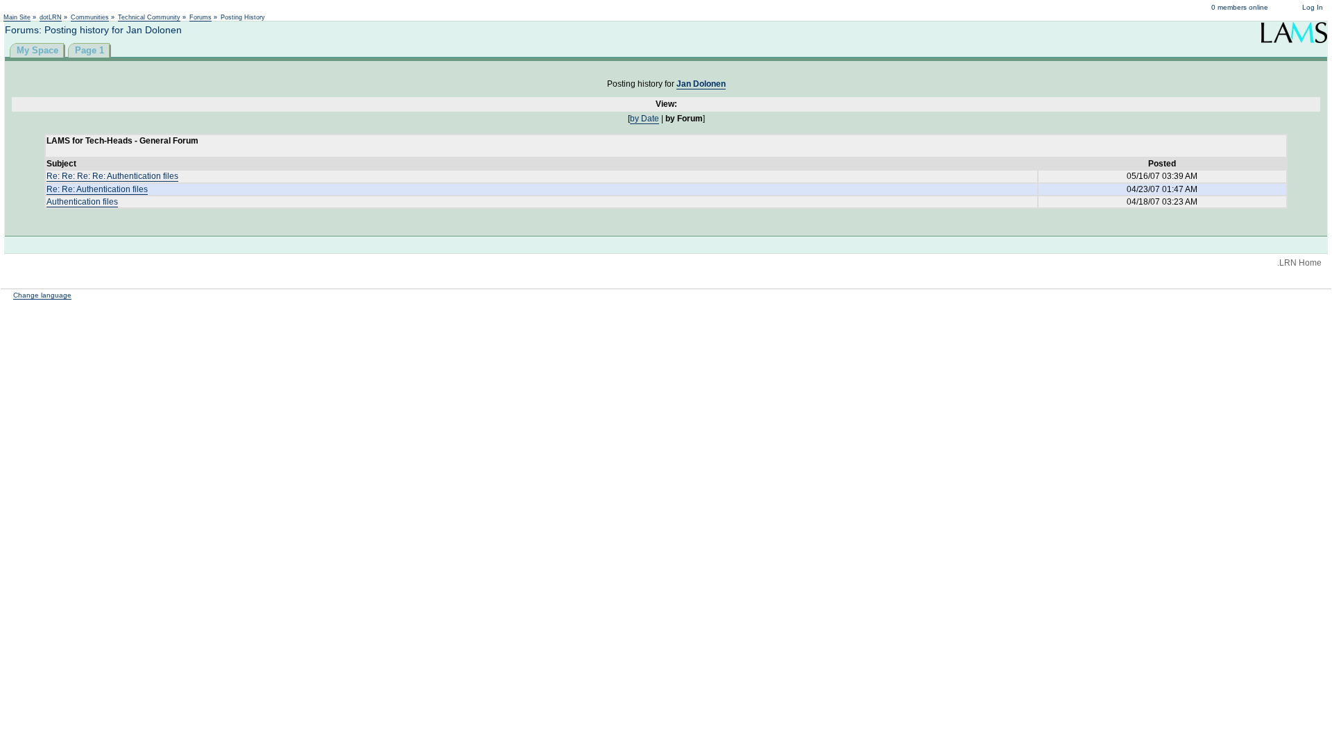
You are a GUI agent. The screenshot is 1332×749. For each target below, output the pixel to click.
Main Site (17, 17)
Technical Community (149, 17)
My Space (37, 50)
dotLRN (51, 17)
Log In (1312, 7)
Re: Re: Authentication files (97, 189)
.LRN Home (1299, 263)
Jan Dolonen (701, 84)
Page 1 (89, 50)
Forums (200, 17)
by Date (644, 118)
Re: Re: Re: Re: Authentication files (112, 176)
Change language (42, 295)
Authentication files (82, 202)
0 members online (1239, 7)
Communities (90, 17)
